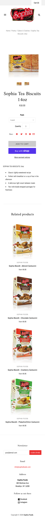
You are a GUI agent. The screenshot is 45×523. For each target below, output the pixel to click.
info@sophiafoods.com (22, 467)
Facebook (23, 499)
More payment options (22, 157)
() (36, 2)
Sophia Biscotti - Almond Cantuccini (22, 265)
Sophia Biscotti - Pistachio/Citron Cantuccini (22, 422)
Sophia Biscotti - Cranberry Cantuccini (22, 369)
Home (8, 30)
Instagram (23, 502)
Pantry (14, 30)
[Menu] (5, 15)
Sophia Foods (22, 262)
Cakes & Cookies (24, 30)
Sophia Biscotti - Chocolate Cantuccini (22, 318)
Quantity (18, 126)
